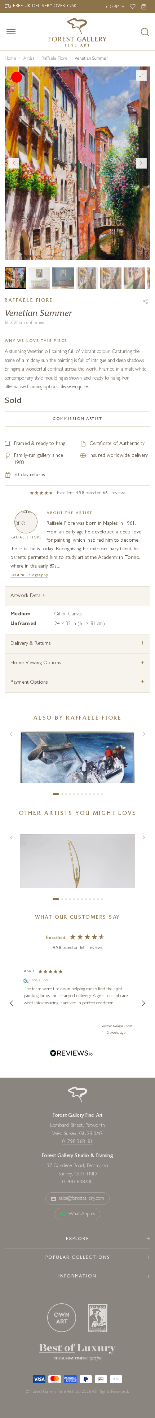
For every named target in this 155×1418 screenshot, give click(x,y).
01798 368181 (77, 1141)
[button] (12, 1003)
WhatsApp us (81, 1214)
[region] (77, 1003)
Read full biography (29, 575)
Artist (28, 59)
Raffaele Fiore (54, 59)
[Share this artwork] (145, 301)
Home (10, 59)
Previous (13, 163)
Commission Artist (77, 419)
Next (141, 163)
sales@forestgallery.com (82, 1198)
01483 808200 (77, 1182)
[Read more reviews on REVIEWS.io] (71, 1054)
